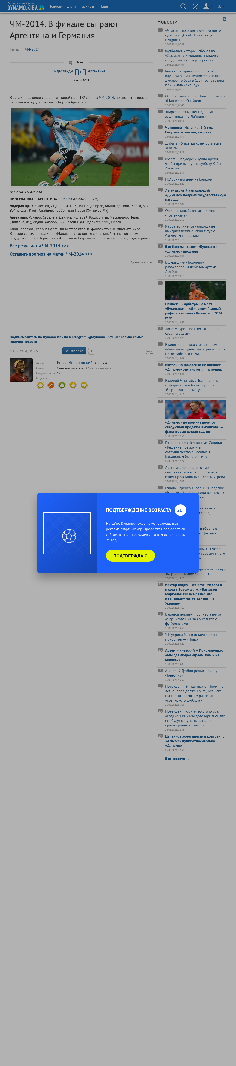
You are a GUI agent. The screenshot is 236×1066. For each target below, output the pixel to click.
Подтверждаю (130, 556)
